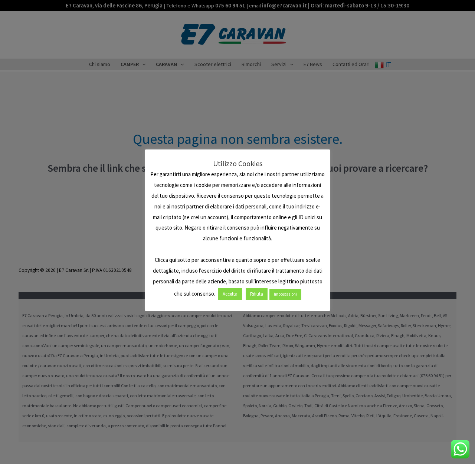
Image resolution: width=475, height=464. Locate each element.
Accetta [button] (230, 294)
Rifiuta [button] (256, 294)
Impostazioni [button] (285, 294)
